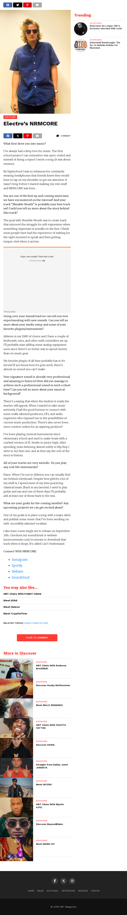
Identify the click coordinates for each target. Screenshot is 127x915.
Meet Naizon (11, 606)
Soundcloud (20, 577)
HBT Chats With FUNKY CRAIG (22, 593)
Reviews (83, 891)
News (40, 891)
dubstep (37, 623)
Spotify (17, 565)
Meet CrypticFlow (15, 613)
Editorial (53, 891)
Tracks (95, 891)
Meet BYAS (10, 600)
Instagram (20, 560)
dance (27, 623)
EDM (45, 623)
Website (17, 571)
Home (31, 891)
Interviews (68, 891)
